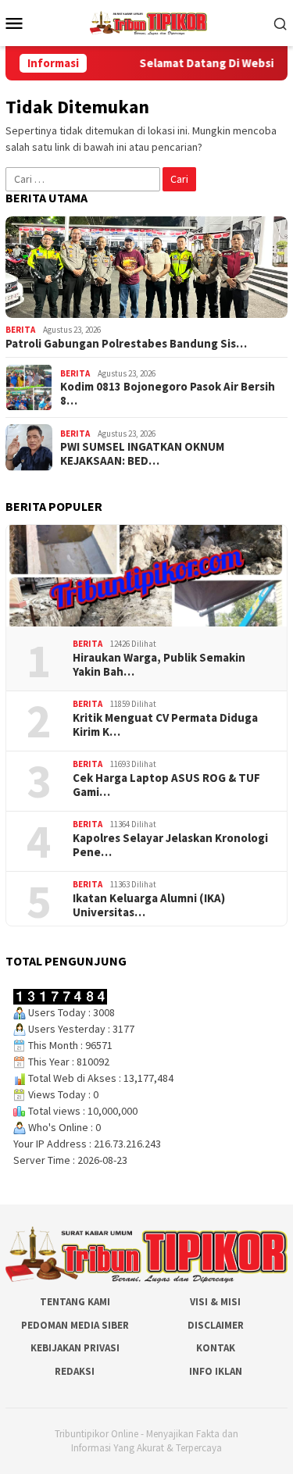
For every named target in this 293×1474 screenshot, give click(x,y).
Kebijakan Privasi (75, 1347)
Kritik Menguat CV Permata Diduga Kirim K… (165, 725)
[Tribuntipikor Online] (148, 22)
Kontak (215, 1347)
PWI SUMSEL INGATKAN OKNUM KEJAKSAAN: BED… (142, 454)
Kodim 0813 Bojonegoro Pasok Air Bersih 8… (167, 394)
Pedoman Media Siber (75, 1325)
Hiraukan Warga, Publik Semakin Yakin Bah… (159, 665)
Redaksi (75, 1371)
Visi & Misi (215, 1301)
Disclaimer (216, 1325)
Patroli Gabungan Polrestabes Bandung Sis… (126, 344)
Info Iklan (215, 1371)
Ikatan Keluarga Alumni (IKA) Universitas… (149, 905)
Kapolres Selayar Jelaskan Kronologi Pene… (170, 845)
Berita (20, 329)
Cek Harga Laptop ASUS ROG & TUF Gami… (166, 785)
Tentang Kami (75, 1301)
